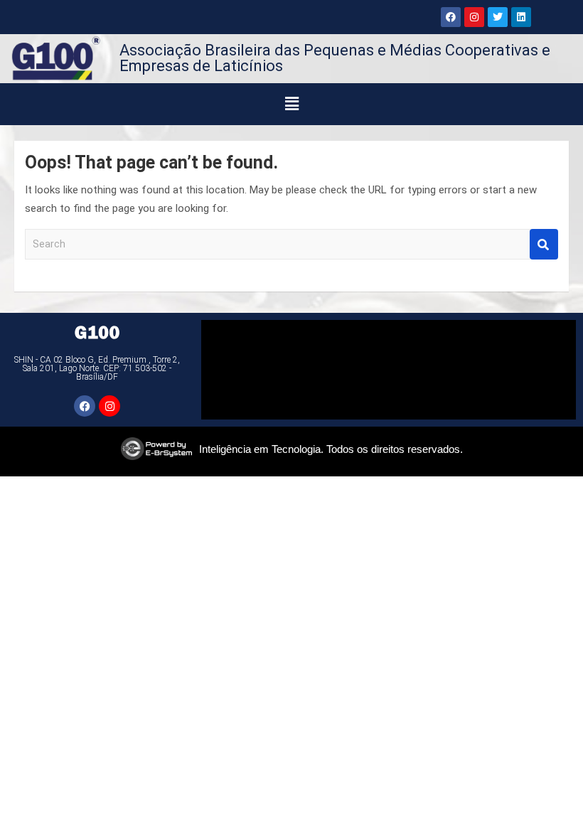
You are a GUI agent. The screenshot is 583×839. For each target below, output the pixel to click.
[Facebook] (451, 17)
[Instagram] (474, 17)
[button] (292, 103)
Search (544, 244)
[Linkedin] (521, 17)
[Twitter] (498, 17)
